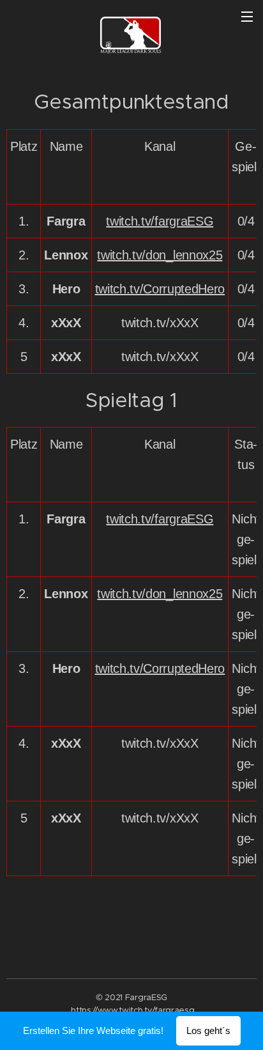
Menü (247, 16)
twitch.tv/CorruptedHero (160, 289)
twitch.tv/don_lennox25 (159, 255)
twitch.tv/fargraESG (159, 221)
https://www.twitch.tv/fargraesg (132, 1010)
